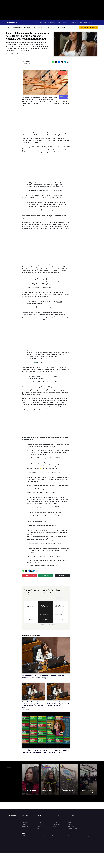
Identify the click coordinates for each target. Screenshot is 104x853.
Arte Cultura (61, 27)
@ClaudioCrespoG (51, 532)
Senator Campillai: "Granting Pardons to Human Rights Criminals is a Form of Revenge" (58, 703)
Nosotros (48, 844)
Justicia (40, 27)
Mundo (36, 22)
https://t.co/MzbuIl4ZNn (35, 358)
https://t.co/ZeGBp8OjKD (40, 284)
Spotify (39, 828)
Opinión (72, 22)
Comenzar (31, 619)
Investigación (86, 22)
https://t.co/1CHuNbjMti (50, 503)
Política (9, 27)
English (59, 22)
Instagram (40, 820)
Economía (27, 27)
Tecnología (87, 836)
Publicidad (25, 822)
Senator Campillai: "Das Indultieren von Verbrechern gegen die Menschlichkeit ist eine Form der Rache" (33, 704)
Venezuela (55, 822)
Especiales (62, 836)
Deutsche (64, 22)
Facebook (40, 818)
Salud (52, 836)
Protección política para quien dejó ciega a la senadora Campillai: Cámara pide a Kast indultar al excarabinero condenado (45, 751)
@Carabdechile (43, 185)
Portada (27, 53)
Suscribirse (45, 619)
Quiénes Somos (26, 818)
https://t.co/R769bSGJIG (35, 303)
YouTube (63, 575)
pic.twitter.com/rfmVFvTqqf (52, 540)
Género (47, 27)
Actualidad (71, 820)
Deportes (92, 836)
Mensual (59, 597)
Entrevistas (78, 22)
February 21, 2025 (57, 190)
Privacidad (25, 826)
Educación (73, 836)
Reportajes (71, 826)
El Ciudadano (26, 61)
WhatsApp (46, 575)
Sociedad (53, 27)
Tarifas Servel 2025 (75, 844)
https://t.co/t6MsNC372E (51, 206)
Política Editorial (26, 820)
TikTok (39, 826)
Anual (65, 597)
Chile (40, 22)
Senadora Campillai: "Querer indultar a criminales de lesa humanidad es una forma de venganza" (43, 676)
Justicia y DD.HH (10, 53)
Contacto (24, 824)
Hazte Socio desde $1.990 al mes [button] (89, 27)
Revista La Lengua (72, 828)
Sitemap (83, 844)
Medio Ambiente (17, 27)
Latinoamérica (52, 22)
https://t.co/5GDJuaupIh (35, 378)
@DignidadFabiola (34, 183)
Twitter (39, 822)
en (96, 844)
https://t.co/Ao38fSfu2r (49, 469)
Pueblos (34, 27)
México (45, 22)
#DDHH (59, 301)
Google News (30, 575)
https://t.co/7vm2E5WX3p (35, 489)
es (93, 844)
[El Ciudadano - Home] (13, 22)
